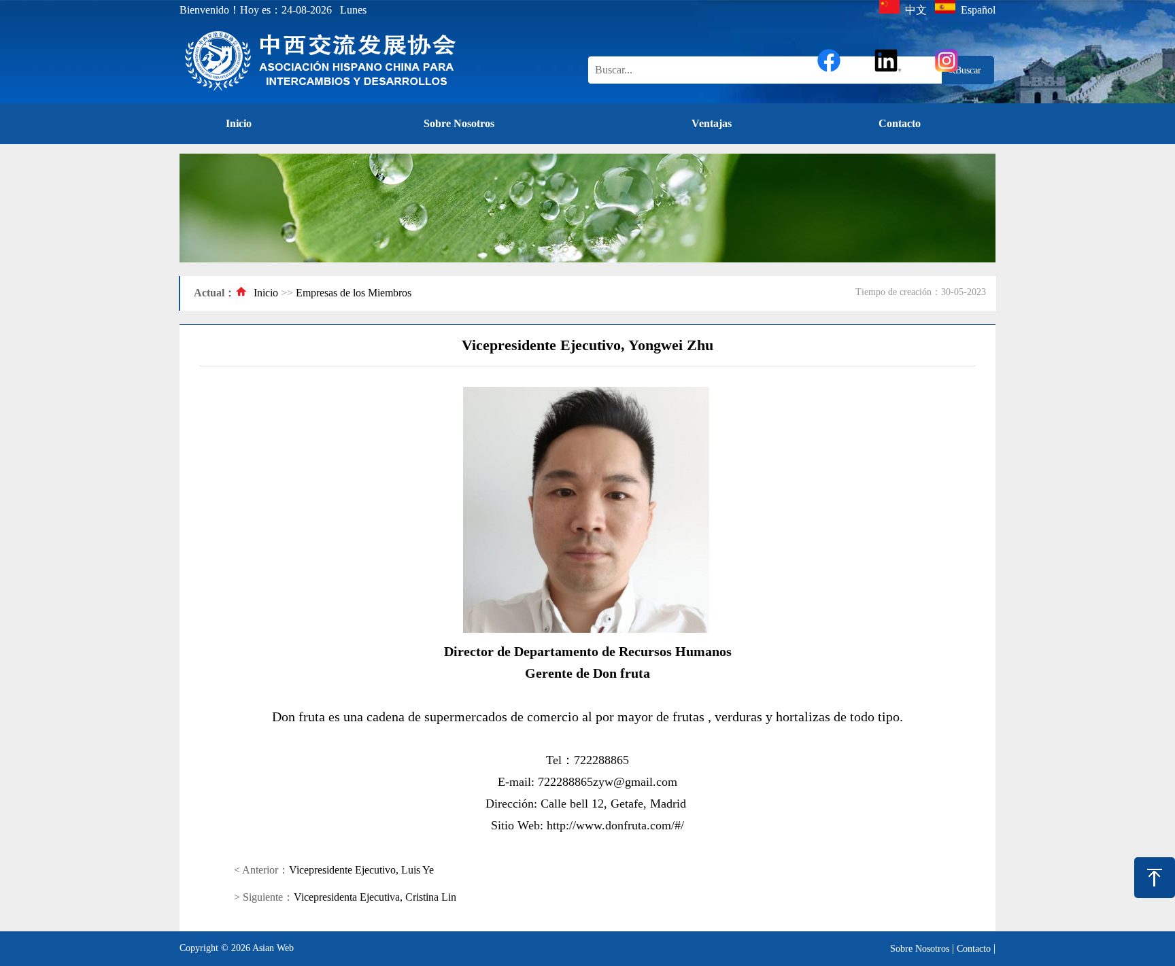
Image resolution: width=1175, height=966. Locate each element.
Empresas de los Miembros (353, 292)
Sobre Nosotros (459, 123)
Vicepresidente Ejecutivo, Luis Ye (361, 870)
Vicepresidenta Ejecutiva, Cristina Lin (375, 897)
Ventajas (712, 123)
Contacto (900, 123)
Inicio (239, 123)
